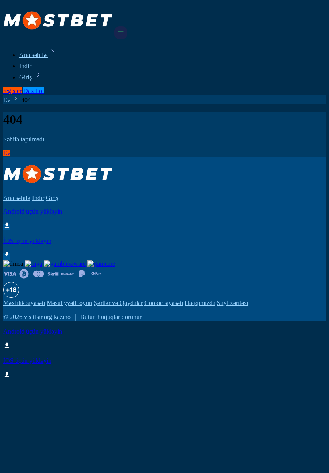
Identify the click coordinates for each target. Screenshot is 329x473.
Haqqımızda (200, 302)
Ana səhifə (33, 54)
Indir (26, 66)
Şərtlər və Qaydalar (118, 302)
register (12, 90)
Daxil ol (33, 90)
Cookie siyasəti (163, 302)
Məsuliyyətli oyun (69, 302)
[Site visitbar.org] (58, 37)
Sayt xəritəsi (232, 302)
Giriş (26, 77)
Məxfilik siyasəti (24, 302)
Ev (6, 100)
